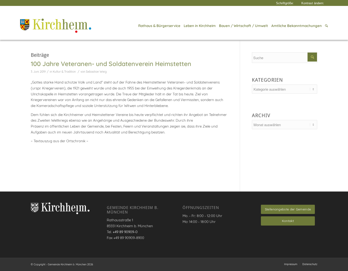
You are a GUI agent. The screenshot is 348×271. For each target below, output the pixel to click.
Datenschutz (309, 264)
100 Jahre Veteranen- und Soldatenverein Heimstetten (111, 64)
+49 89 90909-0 (125, 232)
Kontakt (288, 221)
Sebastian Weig (96, 71)
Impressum (290, 264)
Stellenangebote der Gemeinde (288, 209)
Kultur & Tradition (64, 71)
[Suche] (325, 26)
